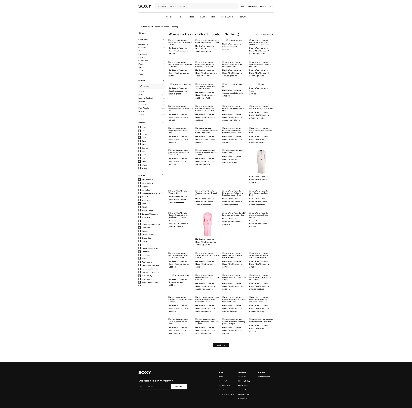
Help (272, 6)
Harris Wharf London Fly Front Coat (233, 159)
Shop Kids (222, 390)
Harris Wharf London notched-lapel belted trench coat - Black (260, 264)
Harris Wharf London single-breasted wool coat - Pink (260, 139)
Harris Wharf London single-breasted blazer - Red (179, 139)
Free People (143, 108)
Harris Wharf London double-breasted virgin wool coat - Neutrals (179, 224)
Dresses (141, 51)
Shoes (191, 17)
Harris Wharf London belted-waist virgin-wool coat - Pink (260, 286)
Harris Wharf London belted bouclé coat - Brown (260, 115)
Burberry (142, 101)
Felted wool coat (229, 47)
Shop (242, 6)
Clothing (142, 47)
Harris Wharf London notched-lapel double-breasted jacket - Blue (233, 139)
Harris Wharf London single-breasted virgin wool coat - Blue (206, 286)
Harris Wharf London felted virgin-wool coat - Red (260, 202)
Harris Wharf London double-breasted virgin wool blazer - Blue (179, 264)
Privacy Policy (243, 394)
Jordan (141, 115)
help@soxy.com (264, 376)
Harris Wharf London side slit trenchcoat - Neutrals (260, 328)
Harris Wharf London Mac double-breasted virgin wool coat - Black (206, 308)
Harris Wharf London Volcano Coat (179, 199)
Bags (202, 17)
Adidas (141, 91)
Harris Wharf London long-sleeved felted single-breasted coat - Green (233, 202)
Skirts (140, 70)
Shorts (141, 67)
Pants (141, 64)
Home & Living (227, 17)
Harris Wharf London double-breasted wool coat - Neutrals (179, 73)
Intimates (142, 54)
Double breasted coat (178, 91)
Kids (213, 17)
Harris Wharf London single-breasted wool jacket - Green (206, 330)
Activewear (143, 44)
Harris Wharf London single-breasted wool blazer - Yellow (179, 51)
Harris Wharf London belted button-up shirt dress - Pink (206, 242)
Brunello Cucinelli (145, 98)
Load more (221, 345)
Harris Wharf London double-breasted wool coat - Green (206, 161)
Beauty (243, 17)
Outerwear (143, 61)
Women (169, 17)
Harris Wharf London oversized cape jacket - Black (179, 330)
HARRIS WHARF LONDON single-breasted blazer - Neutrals (206, 139)
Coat (251, 91)
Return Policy (243, 385)
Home (221, 376)
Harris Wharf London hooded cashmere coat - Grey (233, 117)
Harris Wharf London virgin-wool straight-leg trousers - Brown (206, 95)
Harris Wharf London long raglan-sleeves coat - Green (206, 49)
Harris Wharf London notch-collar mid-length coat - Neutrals (233, 73)
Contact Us (242, 398)
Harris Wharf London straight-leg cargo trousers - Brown (179, 308)
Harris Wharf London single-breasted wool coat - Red (179, 117)
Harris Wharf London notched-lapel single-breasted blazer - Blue (206, 117)
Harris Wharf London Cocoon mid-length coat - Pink (206, 202)
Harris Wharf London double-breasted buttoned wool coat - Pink (233, 308)
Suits (140, 74)
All (139, 27)
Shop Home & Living (226, 394)
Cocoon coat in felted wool (233, 93)
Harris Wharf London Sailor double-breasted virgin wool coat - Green (260, 51)
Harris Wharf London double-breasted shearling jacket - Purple (233, 330)
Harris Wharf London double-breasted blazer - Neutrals (260, 73)
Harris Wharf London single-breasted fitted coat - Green (233, 286)
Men (180, 17)
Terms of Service (244, 390)
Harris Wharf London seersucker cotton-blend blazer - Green (233, 264)
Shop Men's (223, 381)
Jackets (141, 57)
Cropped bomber (176, 282)
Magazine (252, 6)
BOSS (141, 95)
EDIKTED (142, 105)
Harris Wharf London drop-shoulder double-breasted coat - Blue (206, 73)
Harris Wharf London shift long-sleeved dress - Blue (233, 222)
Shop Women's (224, 385)
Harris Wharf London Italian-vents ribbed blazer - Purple (206, 264)
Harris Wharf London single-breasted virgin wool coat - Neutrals (260, 179)
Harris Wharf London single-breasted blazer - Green (260, 224)
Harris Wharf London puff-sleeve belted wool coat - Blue (179, 161)
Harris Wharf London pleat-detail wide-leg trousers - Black (260, 308)
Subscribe (178, 386)
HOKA (141, 111)
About (263, 6)
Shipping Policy (244, 381)
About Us (242, 376)
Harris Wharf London (151, 27)
